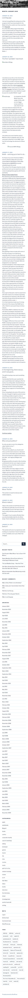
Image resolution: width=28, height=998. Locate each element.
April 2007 (5, 760)
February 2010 (6, 717)
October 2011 (5, 708)
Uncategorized (6, 899)
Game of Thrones (15, 950)
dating (4, 843)
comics (4, 834)
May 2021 (4, 628)
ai (11, 936)
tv (10, 981)
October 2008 (6, 726)
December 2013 (6, 683)
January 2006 (5, 785)
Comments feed (6, 921)
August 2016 (5, 658)
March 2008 (5, 739)
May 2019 (4, 643)
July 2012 (4, 698)
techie (4, 887)
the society (20, 978)
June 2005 (5, 794)
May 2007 (5, 757)
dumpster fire (7, 947)
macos (18, 956)
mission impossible (9, 958)
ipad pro (19, 953)
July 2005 (4, 791)
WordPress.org (6, 924)
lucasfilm (11, 956)
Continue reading (6, 433)
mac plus (9, 89)
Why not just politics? (9, 441)
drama (19, 944)
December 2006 (6, 772)
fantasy (6, 950)
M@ (3, 582)
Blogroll (4, 828)
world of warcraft (6, 902)
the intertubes (6, 893)
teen (21, 970)
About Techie (6, 489)
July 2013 (4, 686)
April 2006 (5, 782)
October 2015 (5, 665)
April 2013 (5, 692)
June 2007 (5, 754)
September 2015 (6, 668)
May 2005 (5, 797)
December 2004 (6, 812)
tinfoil (3, 896)
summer (14, 970)
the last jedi (7, 975)
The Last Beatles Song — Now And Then (12, 563)
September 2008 (6, 729)
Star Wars (4, 880)
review (4, 874)
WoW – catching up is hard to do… (13, 154)
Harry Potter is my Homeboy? (14, 582)
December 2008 (6, 720)
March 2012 (5, 702)
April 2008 (5, 735)
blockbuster (7, 941)
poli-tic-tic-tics (6, 868)
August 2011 (5, 711)
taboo (3, 883)
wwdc (16, 981)
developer (5, 847)
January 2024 (5, 606)
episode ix (17, 947)
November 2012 (6, 695)
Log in (3, 914)
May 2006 (5, 779)
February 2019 (6, 649)
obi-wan (19, 961)
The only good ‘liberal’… (14, 594)
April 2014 (5, 680)
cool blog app (6, 18)
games (4, 850)
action (17, 933)
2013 (5, 933)
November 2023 (6, 609)
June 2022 (5, 618)
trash (5, 981)
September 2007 (6, 748)
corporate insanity (7, 837)
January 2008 (5, 742)
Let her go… (11, 590)
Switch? (5, 526)
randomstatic (10, 2)
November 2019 (6, 634)
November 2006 (6, 775)
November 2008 (6, 723)
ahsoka (5, 936)
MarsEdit (7, 27)
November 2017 (6, 655)
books (3, 831)
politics (17, 964)
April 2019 (5, 646)
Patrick (4, 590)
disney (12, 944)
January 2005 (5, 809)
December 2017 (6, 652)
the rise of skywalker (9, 978)
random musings (6, 871)
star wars (6, 970)
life (3, 856)
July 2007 (4, 751)
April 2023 (5, 615)
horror (5, 953)
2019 (11, 933)
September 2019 (6, 640)
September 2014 (6, 674)
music (3, 865)
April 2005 (5, 800)
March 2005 (5, 803)
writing (4, 905)
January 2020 (5, 631)
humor (4, 853)
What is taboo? (7, 502)
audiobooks (5, 825)
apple (3, 822)
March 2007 (5, 763)
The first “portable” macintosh (12, 59)
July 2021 (4, 625)
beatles (15, 939)
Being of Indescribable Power (10, 174)
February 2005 (6, 806)
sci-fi (3, 877)
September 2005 (6, 788)
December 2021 (6, 621)
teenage (6, 973)
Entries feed (5, 918)
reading (6, 967)
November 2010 (6, 714)
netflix (12, 961)
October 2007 (6, 745)
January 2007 (5, 769)
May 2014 (4, 677)
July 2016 (4, 661)
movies (4, 862)
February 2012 (6, 705)
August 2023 (5, 612)
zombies (6, 984)
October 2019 (5, 637)
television (4, 890)
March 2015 (5, 671)
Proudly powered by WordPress (9, 994)
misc (3, 859)
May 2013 (4, 689)
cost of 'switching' (7, 840)
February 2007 (6, 766)
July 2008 (4, 732)
